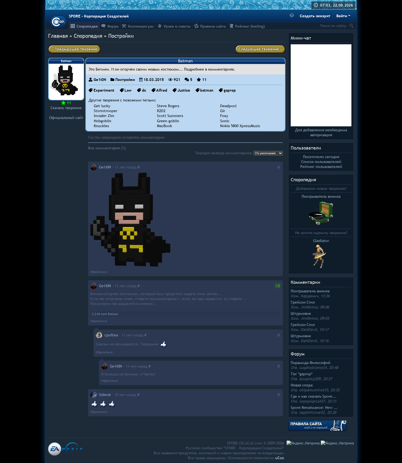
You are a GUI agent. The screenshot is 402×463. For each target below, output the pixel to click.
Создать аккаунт (315, 15)
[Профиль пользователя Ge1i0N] (93, 167)
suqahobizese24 (313, 367)
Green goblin (168, 120)
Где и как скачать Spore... (313, 396)
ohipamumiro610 (313, 390)
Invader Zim (104, 115)
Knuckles (101, 125)
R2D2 (161, 110)
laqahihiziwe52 (312, 412)
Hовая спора (302, 385)
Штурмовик (301, 313)
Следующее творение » (260, 48)
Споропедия (303, 180)
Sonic (224, 120)
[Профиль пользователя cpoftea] (99, 335)
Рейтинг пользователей (321, 166)
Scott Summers (170, 115)
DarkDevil (309, 329)
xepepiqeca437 (312, 401)
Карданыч (309, 295)
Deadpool (228, 105)
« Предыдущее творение (74, 48)
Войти (341, 15)
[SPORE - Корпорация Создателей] (58, 22)
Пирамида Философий (310, 362)
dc (144, 90)
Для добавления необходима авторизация (321, 132)
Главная (58, 36)
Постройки (121, 36)
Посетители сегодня (321, 156)
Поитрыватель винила (310, 291)
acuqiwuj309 (310, 378)
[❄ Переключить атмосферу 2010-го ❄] (292, 16)
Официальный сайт (66, 117)
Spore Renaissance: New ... (314, 407)
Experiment (104, 90)
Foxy (224, 115)
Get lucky (102, 105)
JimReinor (309, 307)
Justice (183, 90)
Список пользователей (321, 161)
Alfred (161, 90)
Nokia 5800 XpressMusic (240, 125)
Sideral (105, 394)
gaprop (230, 90)
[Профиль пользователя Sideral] (93, 394)
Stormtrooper (105, 110)
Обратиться (98, 272)
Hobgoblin (102, 120)
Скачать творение (66, 107)
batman (206, 90)
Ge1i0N (100, 79)
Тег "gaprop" (302, 373)
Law (128, 90)
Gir (222, 110)
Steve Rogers (168, 105)
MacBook (164, 125)
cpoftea (111, 335)
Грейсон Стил (303, 302)
